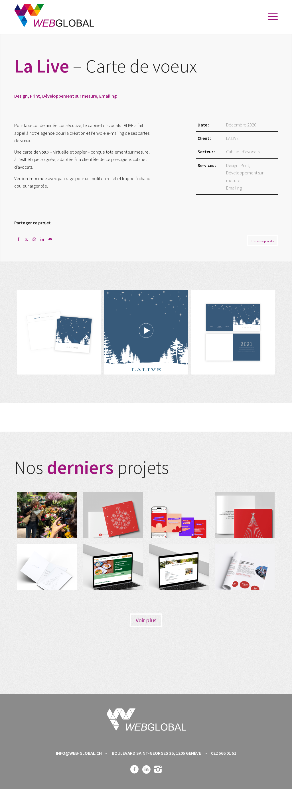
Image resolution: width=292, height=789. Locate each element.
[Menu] (271, 17)
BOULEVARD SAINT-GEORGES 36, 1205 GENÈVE (156, 753)
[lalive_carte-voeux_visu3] (146, 332)
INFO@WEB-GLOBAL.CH (79, 753)
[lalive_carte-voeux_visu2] (233, 332)
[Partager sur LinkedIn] (42, 239)
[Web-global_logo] (54, 17)
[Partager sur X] (26, 239)
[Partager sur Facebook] (18, 239)
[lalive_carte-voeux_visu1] (59, 332)
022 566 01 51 (223, 753)
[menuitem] (271, 17)
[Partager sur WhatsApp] (34, 239)
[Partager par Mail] (50, 239)
